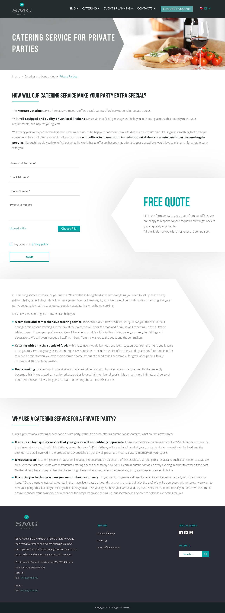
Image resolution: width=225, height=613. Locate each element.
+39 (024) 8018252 (29, 590)
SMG (72, 8)
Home (16, 76)
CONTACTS (145, 8)
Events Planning (106, 533)
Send (29, 256)
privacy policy (40, 244)
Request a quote (176, 8)
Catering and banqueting (39, 76)
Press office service (108, 547)
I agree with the (31, 244)
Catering (89, 8)
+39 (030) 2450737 (29, 577)
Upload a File (18, 228)
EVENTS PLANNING (117, 8)
